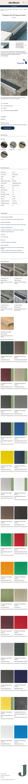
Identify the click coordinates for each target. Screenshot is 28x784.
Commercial (3, 9)
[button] (14, 106)
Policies (2, 777)
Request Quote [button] (7, 128)
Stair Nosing (15, 9)
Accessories (9, 9)
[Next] (25, 45)
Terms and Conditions (5, 775)
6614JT (13, 172)
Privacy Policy (3, 773)
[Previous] (2, 45)
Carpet (20, 9)
